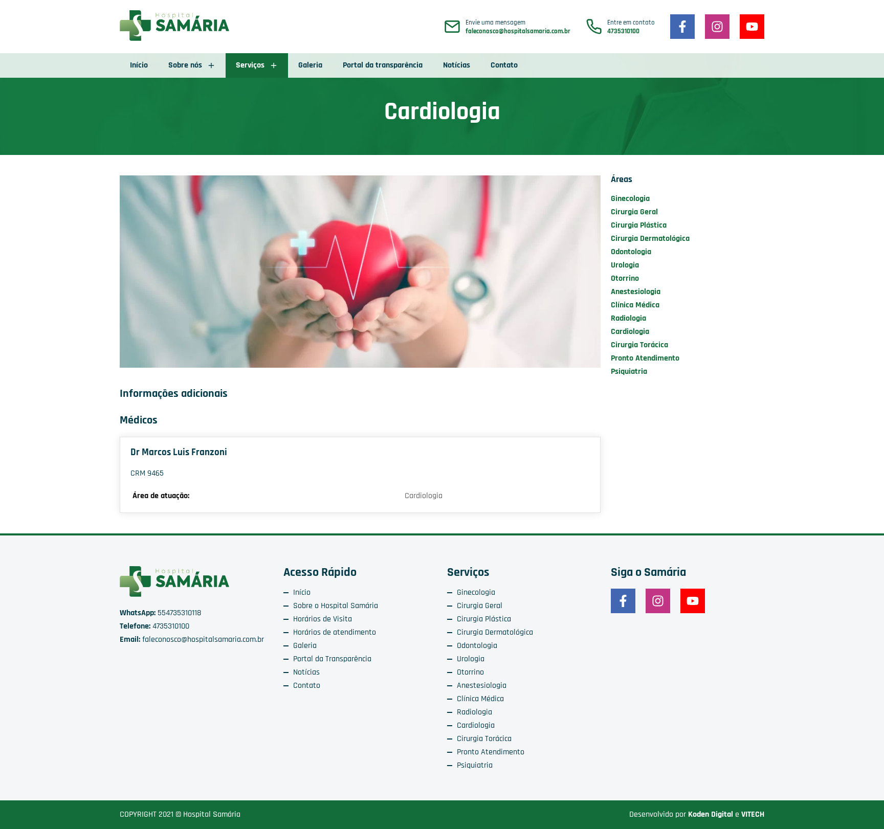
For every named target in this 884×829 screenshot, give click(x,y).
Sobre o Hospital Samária (335, 605)
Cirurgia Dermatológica (650, 238)
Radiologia (628, 318)
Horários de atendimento (334, 632)
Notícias (456, 65)
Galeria (310, 65)
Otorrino (625, 278)
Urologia (625, 265)
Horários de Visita (322, 619)
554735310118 (160, 613)
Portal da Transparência (332, 659)
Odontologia (631, 252)
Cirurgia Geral (634, 212)
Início (139, 65)
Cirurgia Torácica (639, 345)
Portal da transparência (383, 65)
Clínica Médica (635, 305)
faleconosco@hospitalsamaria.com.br (518, 31)
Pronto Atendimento (645, 358)
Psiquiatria (629, 371)
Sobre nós (185, 65)
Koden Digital (710, 814)
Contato (504, 65)
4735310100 (623, 31)
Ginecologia (630, 198)
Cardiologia (630, 331)
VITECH (752, 814)
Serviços (250, 65)
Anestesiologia (635, 291)
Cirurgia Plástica (639, 225)
